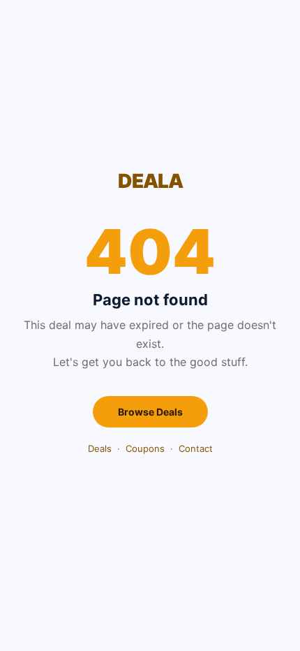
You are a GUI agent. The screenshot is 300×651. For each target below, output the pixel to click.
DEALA (150, 181)
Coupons (145, 448)
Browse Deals (150, 412)
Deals (100, 448)
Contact (196, 448)
